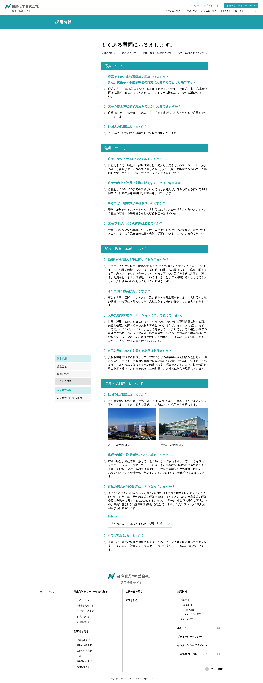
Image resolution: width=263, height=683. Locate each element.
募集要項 (62, 366)
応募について (108, 53)
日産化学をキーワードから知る (91, 591)
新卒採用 (184, 600)
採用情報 (239, 11)
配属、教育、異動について (157, 53)
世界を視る (83, 616)
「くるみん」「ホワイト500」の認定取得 (136, 523)
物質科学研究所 (84, 640)
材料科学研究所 (84, 645)
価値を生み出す (85, 611)
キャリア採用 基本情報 (69, 398)
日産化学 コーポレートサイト (241, 5)
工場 (79, 656)
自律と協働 (83, 622)
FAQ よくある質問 (192, 614)
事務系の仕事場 (84, 661)
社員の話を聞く (208, 11)
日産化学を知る (172, 11)
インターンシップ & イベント (205, 5)
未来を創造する (85, 605)
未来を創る (225, 11)
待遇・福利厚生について (191, 53)
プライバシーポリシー (189, 636)
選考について (129, 53)
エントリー (253, 11)
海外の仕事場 (83, 666)
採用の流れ (63, 374)
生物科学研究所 (84, 651)
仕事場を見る (190, 11)
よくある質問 (64, 381)
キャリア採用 (186, 619)
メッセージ (83, 600)
